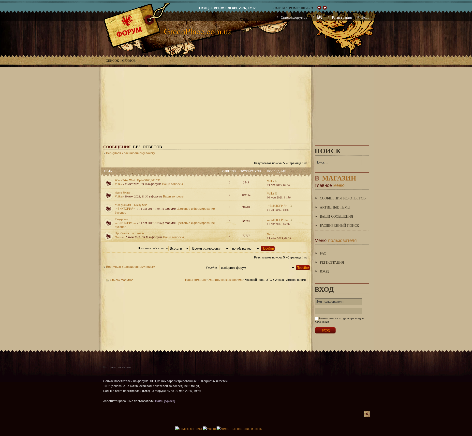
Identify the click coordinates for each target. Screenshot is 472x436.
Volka (118, 184)
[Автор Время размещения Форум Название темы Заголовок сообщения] (210, 248)
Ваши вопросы (172, 184)
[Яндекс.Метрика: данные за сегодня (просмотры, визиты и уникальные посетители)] (188, 428)
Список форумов (121, 60)
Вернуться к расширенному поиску (130, 153)
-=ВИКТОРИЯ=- (125, 208)
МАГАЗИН (335, 176)
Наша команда (195, 280)
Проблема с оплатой (129, 233)
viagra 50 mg (122, 192)
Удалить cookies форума (225, 280)
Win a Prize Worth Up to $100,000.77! (137, 180)
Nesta (118, 237)
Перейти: (212, 267)
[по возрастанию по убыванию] (253, 248)
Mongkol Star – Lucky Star (131, 205)
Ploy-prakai (121, 219)
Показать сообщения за (153, 248)
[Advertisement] (236, 101)
